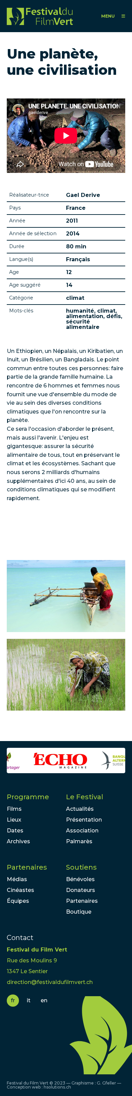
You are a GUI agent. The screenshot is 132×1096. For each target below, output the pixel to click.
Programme (28, 797)
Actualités (80, 809)
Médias (17, 879)
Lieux (14, 820)
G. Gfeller (106, 1083)
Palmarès (79, 841)
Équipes (18, 901)
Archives (18, 841)
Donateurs (80, 890)
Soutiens (81, 867)
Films (14, 809)
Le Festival (84, 797)
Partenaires (27, 867)
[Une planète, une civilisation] (66, 596)
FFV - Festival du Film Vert (40, 16)
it (28, 1000)
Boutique (78, 912)
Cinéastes (20, 890)
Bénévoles (80, 879)
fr (13, 1000)
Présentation (84, 820)
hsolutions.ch (57, 1087)
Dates (15, 830)
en (44, 1000)
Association (82, 830)
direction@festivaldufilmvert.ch (50, 982)
